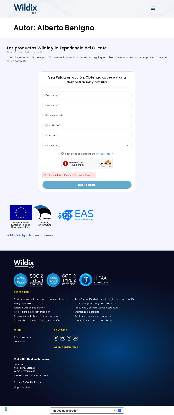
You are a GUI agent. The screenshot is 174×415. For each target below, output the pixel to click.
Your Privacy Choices (98, 410)
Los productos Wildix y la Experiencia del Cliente (57, 48)
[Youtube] (75, 338)
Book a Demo (87, 184)
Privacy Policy (103, 153)
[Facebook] (56, 338)
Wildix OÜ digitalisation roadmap (30, 235)
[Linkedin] (62, 338)
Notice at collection (65, 410)
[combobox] (47, 125)
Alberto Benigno (15, 52)
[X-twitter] (69, 338)
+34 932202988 (39, 375)
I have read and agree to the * (89, 153)
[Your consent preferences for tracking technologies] (6, 409)
